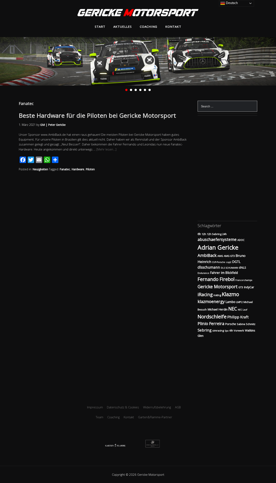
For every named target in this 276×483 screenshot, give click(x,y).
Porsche (230, 324)
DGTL (236, 262)
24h (224, 234)
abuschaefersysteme (217, 239)
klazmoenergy (211, 301)
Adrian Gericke (218, 247)
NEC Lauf (242, 309)
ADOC (240, 240)
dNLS (242, 267)
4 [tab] (140, 90)
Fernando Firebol (216, 279)
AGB (178, 407)
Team (99, 417)
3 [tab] (136, 90)
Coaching (148, 26)
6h (199, 234)
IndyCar (249, 287)
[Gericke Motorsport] (138, 13)
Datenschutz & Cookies (123, 407)
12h (204, 234)
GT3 (240, 287)
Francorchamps (243, 280)
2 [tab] (131, 90)
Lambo (230, 302)
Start (100, 26)
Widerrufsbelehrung (157, 407)
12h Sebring (214, 234)
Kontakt (173, 26)
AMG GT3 (229, 256)
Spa (227, 330)
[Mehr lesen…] (106, 149)
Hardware (78, 169)
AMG (220, 256)
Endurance (203, 273)
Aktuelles (122, 26)
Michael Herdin (218, 309)
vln (231, 330)
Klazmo (230, 294)
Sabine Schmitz (246, 324)
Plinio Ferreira (211, 323)
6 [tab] (150, 90)
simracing (218, 330)
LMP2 (239, 302)
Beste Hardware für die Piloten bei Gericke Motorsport (97, 115)
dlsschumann (209, 267)
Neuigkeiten (40, 169)
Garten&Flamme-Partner (155, 417)
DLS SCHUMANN (229, 267)
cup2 (228, 262)
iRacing (205, 294)
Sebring (205, 330)
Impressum (95, 407)
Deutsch (231, 3)
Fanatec (65, 169)
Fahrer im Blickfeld (224, 272)
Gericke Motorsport (218, 286)
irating (217, 295)
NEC (232, 309)
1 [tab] (126, 90)
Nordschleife (212, 316)
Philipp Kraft (238, 317)
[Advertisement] (138, 366)
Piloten (90, 169)
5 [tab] (145, 90)
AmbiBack (207, 255)
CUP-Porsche (218, 262)
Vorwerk (239, 330)
